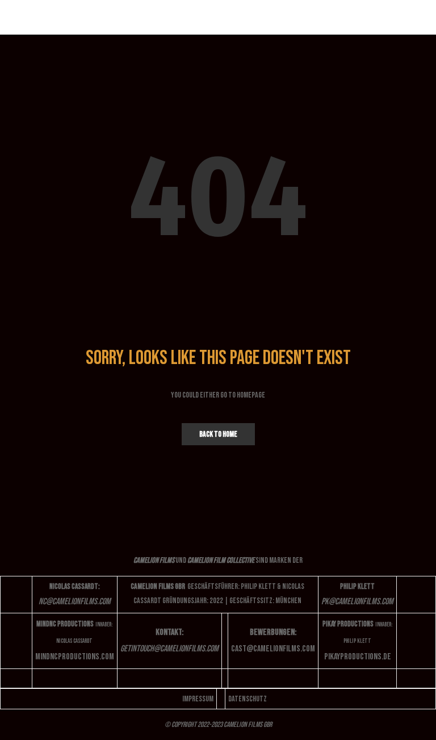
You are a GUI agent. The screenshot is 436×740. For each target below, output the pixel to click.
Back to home (218, 434)
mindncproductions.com (74, 656)
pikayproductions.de (357, 656)
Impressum (197, 699)
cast (273, 648)
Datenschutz (247, 699)
